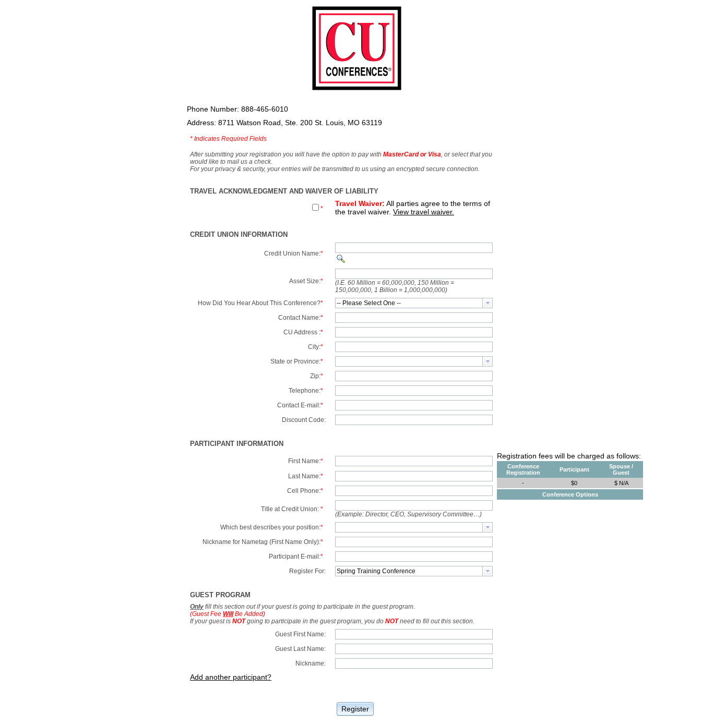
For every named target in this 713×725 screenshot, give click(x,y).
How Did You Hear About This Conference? (260, 303)
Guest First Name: (300, 634)
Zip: (316, 376)
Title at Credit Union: (292, 509)
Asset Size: (306, 281)
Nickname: (310, 663)
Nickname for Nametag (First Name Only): (263, 542)
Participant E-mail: (296, 556)
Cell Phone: (305, 490)
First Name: (305, 461)
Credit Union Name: (293, 253)
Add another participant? (230, 677)
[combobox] (414, 303)
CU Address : (303, 332)
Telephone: (306, 390)
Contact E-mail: (300, 405)
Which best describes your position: (271, 527)
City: (315, 347)
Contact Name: (300, 317)
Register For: (307, 571)
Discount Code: (304, 420)
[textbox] (409, 303)
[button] (355, 708)
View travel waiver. (423, 212)
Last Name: (305, 476)
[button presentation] (487, 303)
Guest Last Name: (300, 648)
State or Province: (296, 361)
